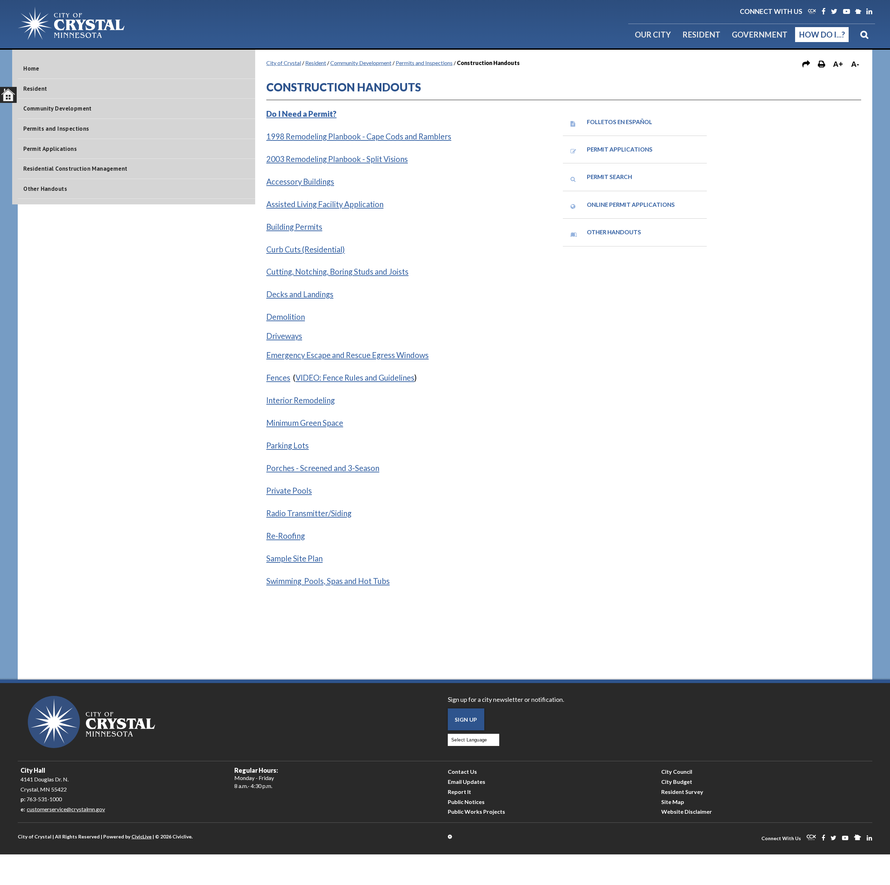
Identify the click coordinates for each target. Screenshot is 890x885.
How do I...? (822, 34)
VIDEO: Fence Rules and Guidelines (355, 377)
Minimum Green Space (304, 423)
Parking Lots (287, 445)
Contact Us (462, 771)
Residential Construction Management (75, 168)
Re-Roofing (285, 536)
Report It (459, 791)
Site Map (672, 801)
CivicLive (141, 836)
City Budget (676, 781)
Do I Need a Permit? (301, 114)
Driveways (284, 336)
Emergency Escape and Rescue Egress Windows (347, 355)
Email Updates (466, 781)
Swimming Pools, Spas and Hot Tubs (328, 581)
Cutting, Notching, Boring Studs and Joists (337, 271)
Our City (653, 34)
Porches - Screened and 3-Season (322, 468)
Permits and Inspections (56, 128)
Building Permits (294, 227)
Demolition (285, 317)
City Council (676, 771)
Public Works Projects (476, 811)
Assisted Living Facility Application (324, 204)
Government (759, 34)
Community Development (57, 108)
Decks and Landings (299, 294)
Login (450, 836)
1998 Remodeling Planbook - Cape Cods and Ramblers (358, 136)
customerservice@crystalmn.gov (66, 809)
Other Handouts (45, 189)
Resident (701, 34)
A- (855, 64)
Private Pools (289, 490)
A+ (838, 64)
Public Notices (466, 801)
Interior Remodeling (300, 400)
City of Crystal (283, 62)
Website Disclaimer (686, 811)
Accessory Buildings (300, 181)
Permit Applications (50, 149)
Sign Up (466, 719)
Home (31, 68)
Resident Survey (682, 791)
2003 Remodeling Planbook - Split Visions (337, 159)
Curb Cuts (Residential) (305, 249)
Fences (278, 377)
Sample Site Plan (294, 558)
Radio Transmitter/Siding (308, 513)
